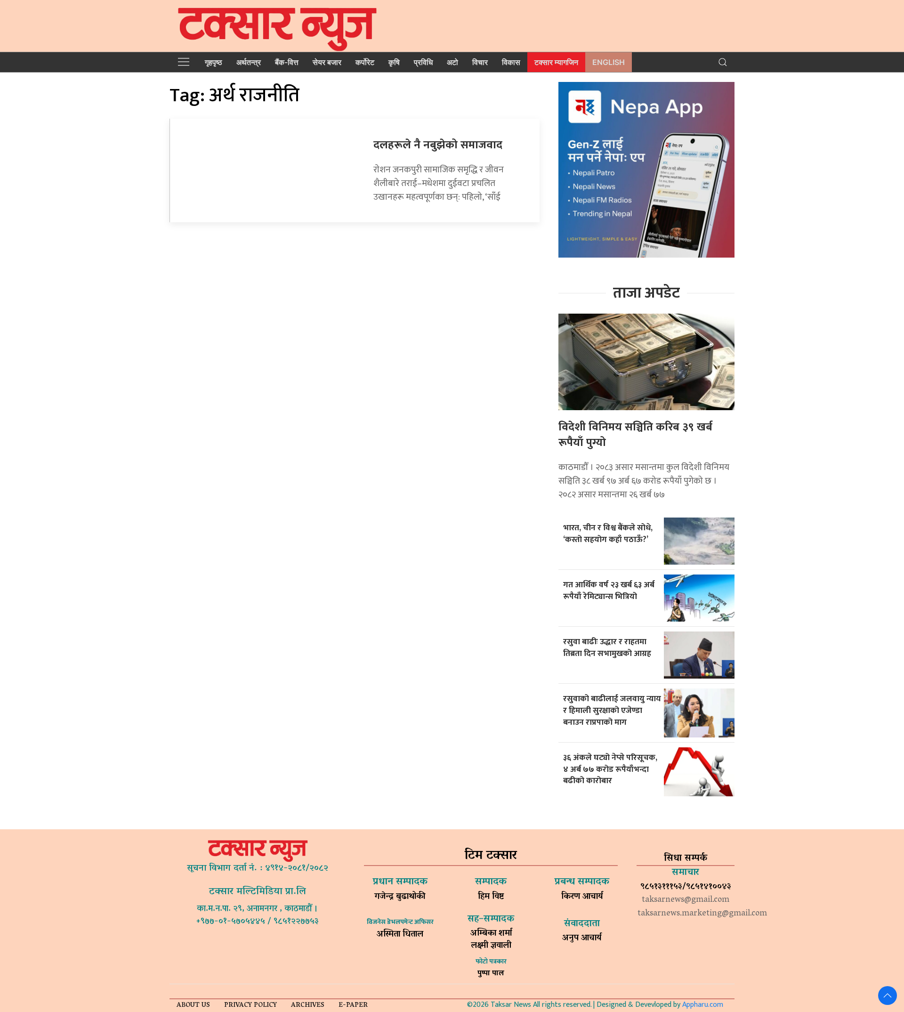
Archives (307, 1005)
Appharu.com (702, 1004)
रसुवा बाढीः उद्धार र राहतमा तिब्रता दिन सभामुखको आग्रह (607, 647)
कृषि (394, 62)
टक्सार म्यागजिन (556, 62)
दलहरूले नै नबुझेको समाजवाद (437, 145)
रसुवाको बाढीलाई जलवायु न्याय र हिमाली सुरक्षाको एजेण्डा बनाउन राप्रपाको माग (612, 710)
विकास (511, 62)
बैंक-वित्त (287, 62)
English (608, 62)
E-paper (353, 1005)
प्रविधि (423, 62)
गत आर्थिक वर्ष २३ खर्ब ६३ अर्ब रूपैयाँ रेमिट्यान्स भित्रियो (608, 590)
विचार (480, 62)
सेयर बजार (327, 62)
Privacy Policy (250, 1005)
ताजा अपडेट (646, 293)
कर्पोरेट (364, 62)
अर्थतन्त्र (248, 62)
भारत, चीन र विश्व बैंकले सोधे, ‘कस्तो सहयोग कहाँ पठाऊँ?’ (608, 533)
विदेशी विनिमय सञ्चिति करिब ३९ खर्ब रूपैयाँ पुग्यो (635, 435)
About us (193, 1005)
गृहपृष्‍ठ (213, 62)
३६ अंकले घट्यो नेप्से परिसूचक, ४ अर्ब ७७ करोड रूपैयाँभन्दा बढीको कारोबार (610, 769)
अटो (452, 62)
